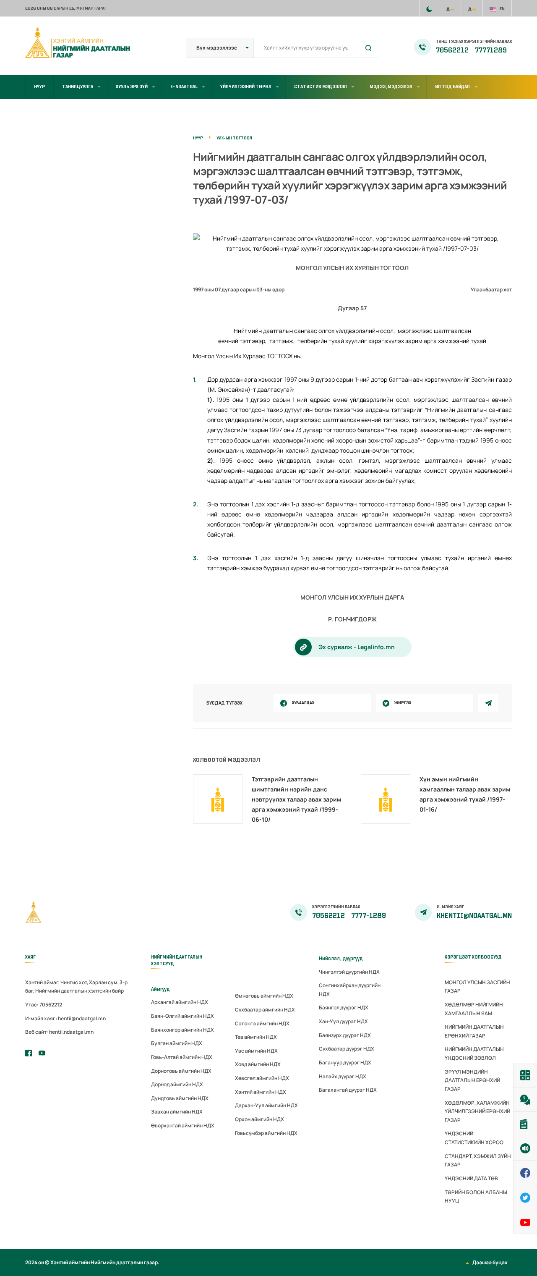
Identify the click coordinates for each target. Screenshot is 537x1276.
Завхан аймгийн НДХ (177, 1111)
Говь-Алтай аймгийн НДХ (181, 1057)
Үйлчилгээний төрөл (245, 86)
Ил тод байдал (452, 86)
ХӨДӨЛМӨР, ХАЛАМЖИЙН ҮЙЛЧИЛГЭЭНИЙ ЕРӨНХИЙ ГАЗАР (477, 1111)
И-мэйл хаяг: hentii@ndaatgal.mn (65, 1018)
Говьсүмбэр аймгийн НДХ (266, 1133)
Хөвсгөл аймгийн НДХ (262, 1078)
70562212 (453, 50)
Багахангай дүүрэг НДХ (348, 1089)
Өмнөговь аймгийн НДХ (264, 995)
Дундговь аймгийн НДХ (180, 1098)
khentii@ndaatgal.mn (474, 916)
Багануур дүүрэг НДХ (345, 1062)
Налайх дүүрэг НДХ (342, 1076)
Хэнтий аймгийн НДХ (260, 1091)
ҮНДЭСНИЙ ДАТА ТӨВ (471, 1178)
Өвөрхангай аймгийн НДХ (182, 1125)
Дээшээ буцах (490, 1262)
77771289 (491, 50)
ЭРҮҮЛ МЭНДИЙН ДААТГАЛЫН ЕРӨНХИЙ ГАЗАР (472, 1080)
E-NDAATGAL (184, 86)
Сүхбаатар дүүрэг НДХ (346, 1048)
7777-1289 (368, 916)
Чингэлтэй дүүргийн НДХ (349, 971)
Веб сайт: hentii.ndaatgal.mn (59, 1031)
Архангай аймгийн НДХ (179, 1002)
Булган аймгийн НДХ (176, 1043)
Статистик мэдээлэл (320, 86)
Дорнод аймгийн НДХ (177, 1084)
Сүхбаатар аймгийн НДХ (265, 1009)
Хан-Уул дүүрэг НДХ (343, 1021)
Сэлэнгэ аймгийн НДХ (262, 1023)
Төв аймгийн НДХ (256, 1036)
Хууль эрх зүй (132, 86)
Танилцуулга (77, 86)
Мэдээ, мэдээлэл (391, 86)
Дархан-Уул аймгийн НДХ (266, 1105)
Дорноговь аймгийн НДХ (181, 1070)
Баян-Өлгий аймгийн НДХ (182, 1015)
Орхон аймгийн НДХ (259, 1119)
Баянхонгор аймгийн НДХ (182, 1029)
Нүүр (39, 86)
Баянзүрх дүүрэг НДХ (345, 1035)
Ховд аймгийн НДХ (258, 1064)
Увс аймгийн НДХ (256, 1050)
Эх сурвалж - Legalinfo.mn (356, 647)
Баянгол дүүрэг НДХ (343, 1007)
